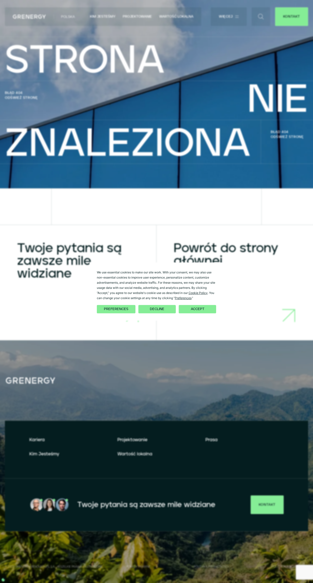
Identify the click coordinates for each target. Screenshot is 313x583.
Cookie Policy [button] (198, 293)
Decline (157, 309)
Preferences (116, 309)
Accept (197, 309)
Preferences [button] (183, 298)
